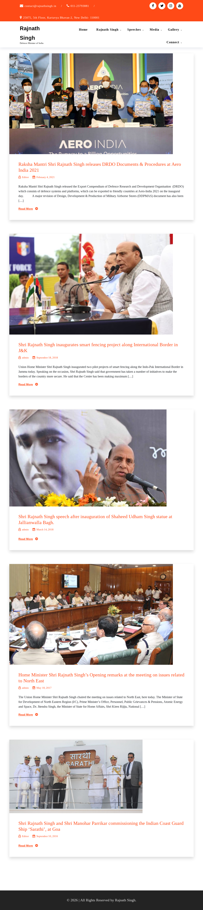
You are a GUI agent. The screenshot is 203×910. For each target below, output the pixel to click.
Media (154, 29)
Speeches (134, 29)
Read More (25, 208)
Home (83, 29)
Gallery (173, 29)
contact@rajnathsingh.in (40, 6)
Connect (173, 42)
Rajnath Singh (107, 29)
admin (25, 357)
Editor (25, 177)
